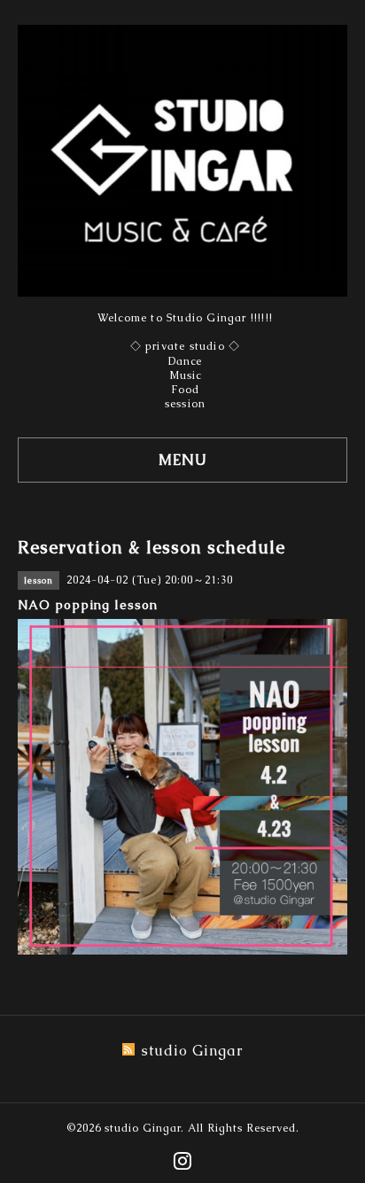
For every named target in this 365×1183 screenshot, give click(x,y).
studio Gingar (143, 1128)
